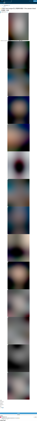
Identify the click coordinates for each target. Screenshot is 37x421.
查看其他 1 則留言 (2, 420)
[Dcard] (2, 1)
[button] (32, 1)
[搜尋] (4, 2)
